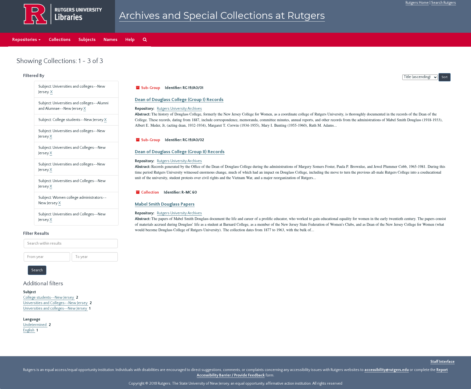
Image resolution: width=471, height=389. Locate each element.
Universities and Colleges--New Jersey (55, 303)
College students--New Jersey (49, 297)
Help (130, 39)
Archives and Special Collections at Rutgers (222, 15)
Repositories (25, 39)
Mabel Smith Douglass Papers (165, 204)
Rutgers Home (417, 3)
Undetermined (35, 325)
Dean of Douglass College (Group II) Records (180, 151)
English (29, 330)
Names (110, 39)
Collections (59, 39)
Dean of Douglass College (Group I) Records (179, 99)
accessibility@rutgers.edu (386, 370)
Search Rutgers (443, 3)
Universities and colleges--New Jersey (55, 308)
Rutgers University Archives (179, 108)
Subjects (86, 39)
